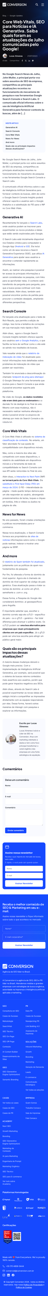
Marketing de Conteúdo (8, 1149)
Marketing (30, 1062)
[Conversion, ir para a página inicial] (18, 966)
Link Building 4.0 (33, 1026)
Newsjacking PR (32, 1021)
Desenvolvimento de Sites (11, 1057)
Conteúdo (7, 1047)
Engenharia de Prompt (12, 1161)
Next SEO (7, 1126)
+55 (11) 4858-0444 (15, 1266)
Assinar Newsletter (24, 883)
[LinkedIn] (8, 1275)
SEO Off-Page (8, 1041)
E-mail (8, 796)
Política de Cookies (24, 1287)
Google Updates (16, 16)
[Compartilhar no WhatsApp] (33, 61)
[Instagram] (4, 1275)
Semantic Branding (10, 1079)
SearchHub (7, 1026)
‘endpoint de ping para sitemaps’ (27, 377)
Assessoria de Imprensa (31, 1032)
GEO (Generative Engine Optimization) (11, 1073)
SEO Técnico (8, 1031)
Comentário (10, 807)
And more (10, 142)
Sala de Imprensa (33, 1113)
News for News (12, 138)
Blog (4, 16)
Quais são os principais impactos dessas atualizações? (20, 147)
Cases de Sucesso (10, 1016)
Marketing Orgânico (11, 1166)
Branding (29, 1057)
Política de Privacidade (33, 1284)
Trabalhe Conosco (33, 1108)
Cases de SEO (8, 1108)
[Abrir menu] (42, 4)
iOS (27, 246)
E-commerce (31, 1077)
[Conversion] (14, 4)
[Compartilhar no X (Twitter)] (26, 61)
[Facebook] (13, 1275)
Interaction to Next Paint (28, 476)
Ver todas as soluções (35, 1090)
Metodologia (8, 1021)
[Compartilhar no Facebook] (22, 61)
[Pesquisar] (36, 4)
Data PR (29, 1011)
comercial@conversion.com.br (20, 1270)
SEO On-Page (8, 1036)
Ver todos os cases (10, 1103)
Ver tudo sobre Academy (9, 1182)
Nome (7, 785)
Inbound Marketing (34, 1046)
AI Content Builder (10, 1052)
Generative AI (11, 127)
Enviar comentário (16, 830)
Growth (29, 1052)
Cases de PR (8, 1113)
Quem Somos (31, 1103)
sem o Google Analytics (26, 340)
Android (19, 246)
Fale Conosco (31, 1118)
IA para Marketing (10, 1156)
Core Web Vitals (13, 135)
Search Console (13, 131)
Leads (28, 1072)
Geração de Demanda (35, 1067)
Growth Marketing (10, 1131)
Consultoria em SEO (11, 1011)
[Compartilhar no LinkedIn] (29, 61)
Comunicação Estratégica (31, 1083)
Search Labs (36, 223)
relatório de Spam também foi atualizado (24, 561)
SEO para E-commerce (12, 1176)
